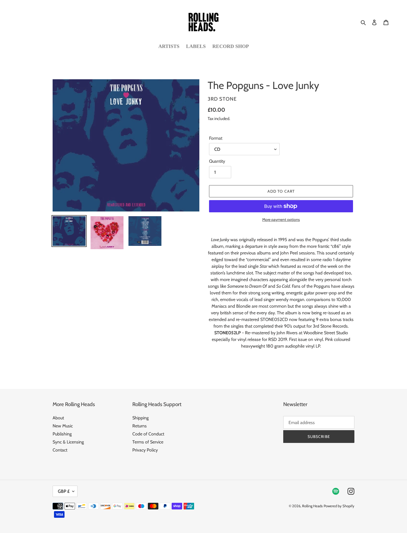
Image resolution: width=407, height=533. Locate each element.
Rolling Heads (312, 506)
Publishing (62, 434)
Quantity (217, 161)
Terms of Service (147, 442)
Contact (60, 450)
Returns (139, 426)
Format (215, 138)
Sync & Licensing (68, 442)
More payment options (281, 219)
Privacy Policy (145, 450)
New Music (63, 426)
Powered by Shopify (339, 506)
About (58, 417)
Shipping (140, 417)
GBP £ (63, 491)
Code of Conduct (148, 434)
